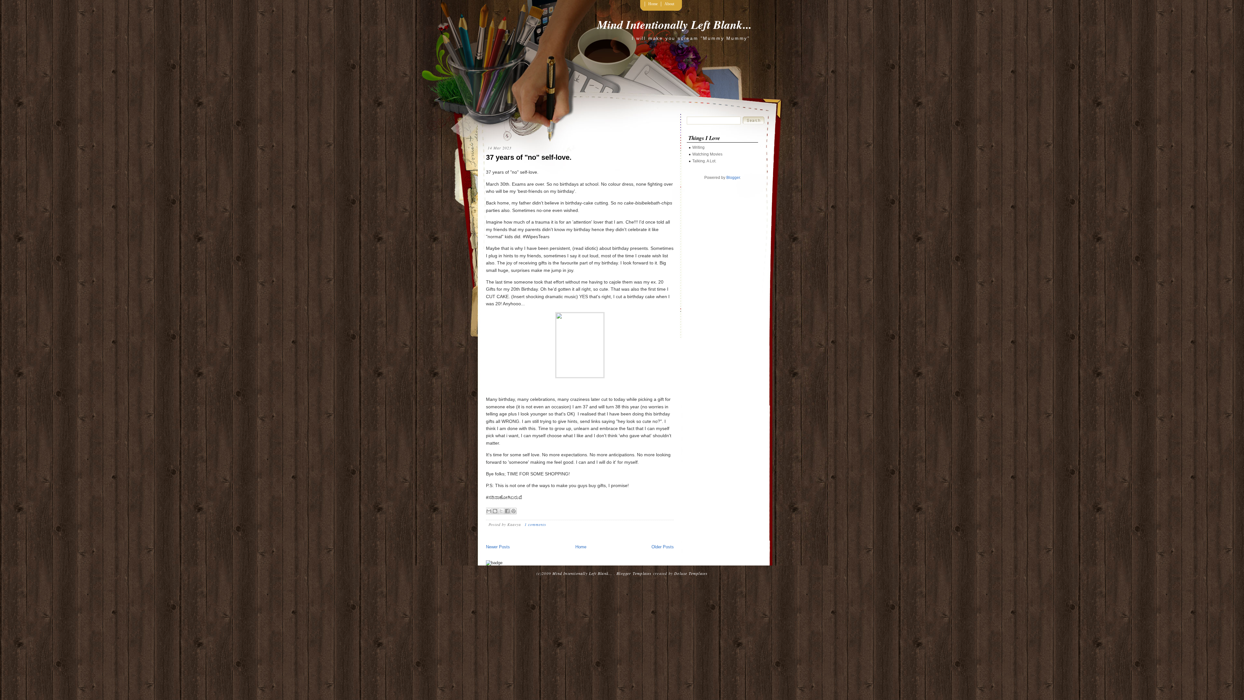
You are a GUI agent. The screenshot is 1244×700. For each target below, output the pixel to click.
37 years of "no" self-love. (528, 157)
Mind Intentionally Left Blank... (674, 24)
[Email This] (489, 511)
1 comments (535, 524)
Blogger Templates (633, 573)
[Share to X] (501, 511)
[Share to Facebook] (507, 511)
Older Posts (662, 546)
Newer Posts (498, 546)
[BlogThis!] (495, 511)
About (669, 4)
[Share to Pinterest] (513, 511)
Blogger (733, 177)
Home (653, 4)
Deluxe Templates (691, 573)
